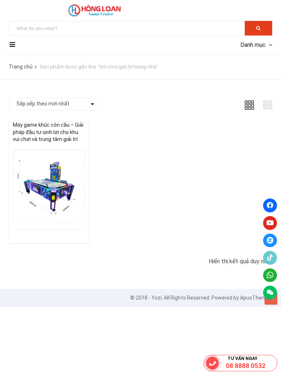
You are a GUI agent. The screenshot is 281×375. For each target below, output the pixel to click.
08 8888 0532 (245, 366)
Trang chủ (21, 67)
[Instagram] (270, 240)
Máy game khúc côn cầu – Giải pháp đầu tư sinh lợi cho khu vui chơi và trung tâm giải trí (48, 132)
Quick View (49, 211)
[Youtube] (270, 223)
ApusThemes (256, 298)
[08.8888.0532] (212, 363)
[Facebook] (270, 205)
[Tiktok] (270, 258)
